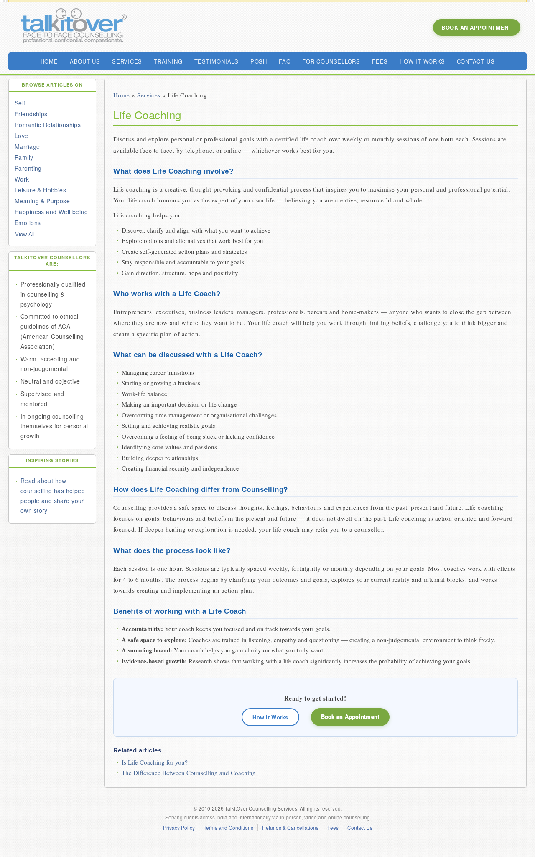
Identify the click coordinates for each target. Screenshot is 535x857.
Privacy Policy (179, 827)
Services (148, 95)
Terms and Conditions (228, 827)
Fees (333, 827)
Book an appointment (476, 27)
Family (24, 157)
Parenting (28, 168)
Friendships (31, 114)
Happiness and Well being (51, 211)
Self (20, 103)
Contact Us (359, 827)
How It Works (270, 717)
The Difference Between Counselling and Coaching (189, 772)
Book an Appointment (350, 716)
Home (121, 95)
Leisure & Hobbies (40, 190)
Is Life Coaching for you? (155, 762)
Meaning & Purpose (42, 201)
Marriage (27, 146)
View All (25, 234)
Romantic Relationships (48, 124)
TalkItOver (73, 27)
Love (21, 135)
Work (22, 179)
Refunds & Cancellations (290, 827)
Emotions (28, 222)
